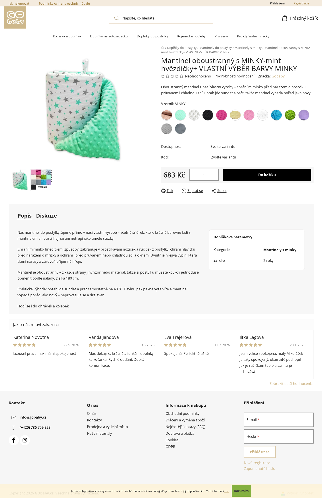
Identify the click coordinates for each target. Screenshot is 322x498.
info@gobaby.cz (33, 417)
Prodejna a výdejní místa (107, 426)
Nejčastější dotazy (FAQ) (185, 426)
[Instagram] (25, 440)
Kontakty (94, 420)
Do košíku (267, 174)
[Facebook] (14, 440)
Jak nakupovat (19, 3)
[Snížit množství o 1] (193, 174)
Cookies (172, 440)
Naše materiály (99, 433)
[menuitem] (66, 36)
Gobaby (278, 76)
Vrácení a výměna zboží (185, 420)
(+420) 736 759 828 (35, 427)
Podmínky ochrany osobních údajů (64, 3)
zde (226, 491)
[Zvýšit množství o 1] (215, 174)
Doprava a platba (180, 433)
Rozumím (241, 491)
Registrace (301, 3)
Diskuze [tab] (46, 215)
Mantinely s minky (279, 249)
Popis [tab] (24, 215)
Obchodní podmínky (182, 413)
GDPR (170, 446)
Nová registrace (257, 462)
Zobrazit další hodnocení (290, 383)
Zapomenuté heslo (259, 468)
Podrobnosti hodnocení (235, 76)
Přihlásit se (260, 452)
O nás (91, 413)
